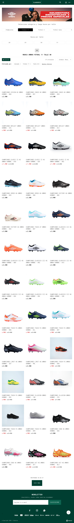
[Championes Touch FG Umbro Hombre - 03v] (13, 382)
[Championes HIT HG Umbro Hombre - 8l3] (61, 449)
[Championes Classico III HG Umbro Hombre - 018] (61, 214)
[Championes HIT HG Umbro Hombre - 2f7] (37, 449)
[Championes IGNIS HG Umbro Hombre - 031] (37, 79)
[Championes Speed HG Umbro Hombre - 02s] (13, 180)
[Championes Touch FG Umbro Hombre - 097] (61, 315)
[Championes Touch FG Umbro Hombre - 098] (13, 315)
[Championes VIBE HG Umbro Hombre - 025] (61, 416)
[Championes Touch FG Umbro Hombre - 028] (61, 348)
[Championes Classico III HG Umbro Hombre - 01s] (61, 247)
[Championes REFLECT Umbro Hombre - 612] (37, 113)
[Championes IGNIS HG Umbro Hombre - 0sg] (61, 79)
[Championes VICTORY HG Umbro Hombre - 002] (61, 180)
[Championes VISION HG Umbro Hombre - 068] (13, 79)
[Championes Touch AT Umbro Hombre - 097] (37, 214)
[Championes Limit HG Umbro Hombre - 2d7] (13, 348)
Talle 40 (36, 64)
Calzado (16, 64)
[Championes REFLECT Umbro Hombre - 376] (13, 113)
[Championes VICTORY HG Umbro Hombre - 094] (13, 214)
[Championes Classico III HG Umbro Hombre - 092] (37, 247)
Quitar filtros (47, 64)
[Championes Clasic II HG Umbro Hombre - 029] (37, 146)
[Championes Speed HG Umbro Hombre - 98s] (37, 180)
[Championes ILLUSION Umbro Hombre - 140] (37, 382)
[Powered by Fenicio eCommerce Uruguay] (69, 520)
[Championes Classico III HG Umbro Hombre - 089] (13, 247)
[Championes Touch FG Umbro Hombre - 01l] (37, 315)
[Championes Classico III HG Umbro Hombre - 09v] (37, 281)
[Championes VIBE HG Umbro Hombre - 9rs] (13, 449)
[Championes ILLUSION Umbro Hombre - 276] (61, 382)
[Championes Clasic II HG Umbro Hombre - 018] (13, 146)
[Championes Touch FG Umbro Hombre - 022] (13, 416)
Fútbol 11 (26, 64)
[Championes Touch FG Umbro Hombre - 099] (37, 416)
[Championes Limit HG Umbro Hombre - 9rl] (37, 348)
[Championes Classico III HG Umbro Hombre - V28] (61, 281)
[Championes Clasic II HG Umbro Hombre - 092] (61, 146)
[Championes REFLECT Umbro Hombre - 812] (61, 113)
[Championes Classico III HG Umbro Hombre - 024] (13, 281)
